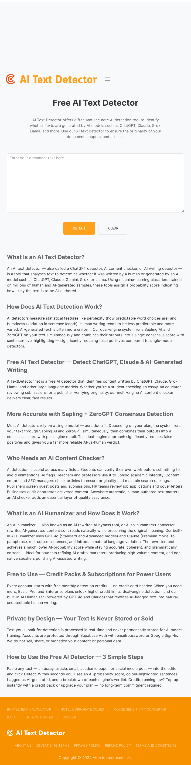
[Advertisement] (95, 34)
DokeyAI (69, 717)
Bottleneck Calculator (29, 709)
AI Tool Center (39, 717)
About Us (23, 745)
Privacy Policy (87, 745)
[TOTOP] (129, 758)
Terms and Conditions (156, 745)
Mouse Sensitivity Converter (139, 709)
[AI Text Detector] (52, 79)
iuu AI (12, 717)
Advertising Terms (52, 745)
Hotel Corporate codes (82, 709)
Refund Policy (118, 745)
